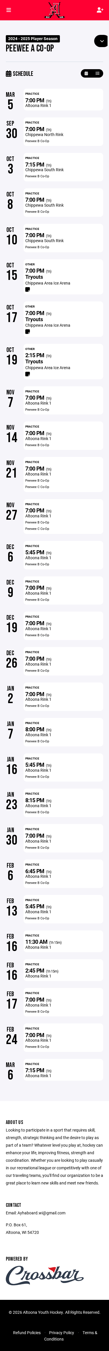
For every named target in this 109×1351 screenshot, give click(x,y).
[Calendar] (86, 73)
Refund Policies (27, 1332)
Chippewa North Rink (44, 134)
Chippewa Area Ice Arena (47, 283)
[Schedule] (97, 73)
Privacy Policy (61, 1332)
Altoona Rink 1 (38, 105)
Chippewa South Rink (44, 169)
